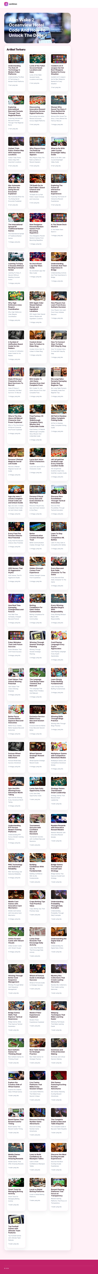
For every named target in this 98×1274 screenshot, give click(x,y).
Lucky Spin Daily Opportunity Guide (37, 789)
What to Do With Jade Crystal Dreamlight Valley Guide (58, 151)
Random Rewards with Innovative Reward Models (58, 827)
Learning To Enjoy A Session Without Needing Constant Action (16, 267)
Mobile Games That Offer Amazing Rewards (15, 1156)
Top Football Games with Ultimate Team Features (14, 1229)
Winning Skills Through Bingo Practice (57, 718)
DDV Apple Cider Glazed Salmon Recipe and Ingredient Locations (36, 307)
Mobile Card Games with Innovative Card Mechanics (15, 905)
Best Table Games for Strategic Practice (37, 1052)
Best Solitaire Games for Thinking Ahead (14, 1052)
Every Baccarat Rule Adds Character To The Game (58, 571)
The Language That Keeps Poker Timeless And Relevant (37, 682)
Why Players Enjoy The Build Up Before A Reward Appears (37, 151)
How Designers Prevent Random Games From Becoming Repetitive (36, 229)
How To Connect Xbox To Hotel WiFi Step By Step (58, 344)
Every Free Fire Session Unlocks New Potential (15, 535)
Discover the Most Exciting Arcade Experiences (58, 1156)
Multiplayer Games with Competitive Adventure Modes (59, 755)
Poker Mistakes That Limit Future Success (15, 644)
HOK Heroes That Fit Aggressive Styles (15, 570)
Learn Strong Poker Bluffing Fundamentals (57, 681)
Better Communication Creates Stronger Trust (37, 536)
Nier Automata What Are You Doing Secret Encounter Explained (14, 189)
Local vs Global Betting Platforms (37, 1190)
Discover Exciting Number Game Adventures (37, 1121)
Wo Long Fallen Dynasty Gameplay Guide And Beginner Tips (59, 382)
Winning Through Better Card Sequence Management (15, 979)
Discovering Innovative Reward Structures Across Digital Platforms (37, 110)
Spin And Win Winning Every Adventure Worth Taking (15, 791)
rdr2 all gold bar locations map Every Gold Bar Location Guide (57, 462)
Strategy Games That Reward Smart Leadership (58, 790)
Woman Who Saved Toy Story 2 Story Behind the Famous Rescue (58, 110)
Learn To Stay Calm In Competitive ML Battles (57, 536)
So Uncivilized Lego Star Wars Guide (36, 266)
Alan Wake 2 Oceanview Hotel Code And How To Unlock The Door (27, 27)
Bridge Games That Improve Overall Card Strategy (57, 868)
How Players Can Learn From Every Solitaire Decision (58, 305)
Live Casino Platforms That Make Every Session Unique (36, 1085)
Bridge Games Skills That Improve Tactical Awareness (15, 1016)
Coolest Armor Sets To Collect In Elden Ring (37, 344)
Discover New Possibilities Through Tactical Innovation (58, 499)
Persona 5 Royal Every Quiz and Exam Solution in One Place (36, 499)
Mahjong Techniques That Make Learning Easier (58, 1016)
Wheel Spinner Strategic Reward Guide (37, 755)
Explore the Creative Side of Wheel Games (15, 1084)
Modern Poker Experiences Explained (35, 1015)
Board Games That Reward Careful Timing (16, 1121)
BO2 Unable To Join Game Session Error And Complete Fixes (37, 382)
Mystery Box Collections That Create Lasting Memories (58, 979)
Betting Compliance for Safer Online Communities (36, 608)
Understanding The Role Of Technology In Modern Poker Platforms (14, 70)
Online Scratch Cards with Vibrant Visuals (16, 941)
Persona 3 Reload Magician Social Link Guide (15, 461)
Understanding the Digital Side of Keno (59, 941)
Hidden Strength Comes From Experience (36, 570)
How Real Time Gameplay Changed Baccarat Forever (16, 608)
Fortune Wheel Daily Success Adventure (14, 755)
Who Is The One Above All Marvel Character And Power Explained (15, 419)
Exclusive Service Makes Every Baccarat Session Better (37, 719)
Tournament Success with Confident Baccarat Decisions (35, 829)
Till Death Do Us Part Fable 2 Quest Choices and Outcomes (37, 188)
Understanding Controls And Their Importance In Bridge (59, 267)
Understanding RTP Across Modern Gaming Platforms (14, 828)
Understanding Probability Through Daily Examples (57, 905)
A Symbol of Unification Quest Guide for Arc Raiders (15, 345)
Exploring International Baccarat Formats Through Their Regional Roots (15, 111)
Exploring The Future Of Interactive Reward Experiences (56, 189)
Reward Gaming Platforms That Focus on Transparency (57, 1192)
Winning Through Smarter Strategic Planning (37, 644)
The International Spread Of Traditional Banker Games (15, 228)
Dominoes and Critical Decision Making (58, 1052)
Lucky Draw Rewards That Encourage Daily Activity (36, 942)
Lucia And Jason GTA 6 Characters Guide (37, 461)
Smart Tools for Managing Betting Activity (15, 1191)
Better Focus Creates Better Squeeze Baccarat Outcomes (15, 719)
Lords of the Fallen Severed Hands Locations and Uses (37, 69)
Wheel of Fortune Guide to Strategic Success (37, 978)
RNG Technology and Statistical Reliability (15, 867)
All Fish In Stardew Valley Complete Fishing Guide (58, 418)
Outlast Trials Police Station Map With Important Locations (16, 151)
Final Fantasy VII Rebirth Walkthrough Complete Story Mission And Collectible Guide (37, 421)
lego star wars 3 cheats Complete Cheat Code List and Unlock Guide (15, 499)
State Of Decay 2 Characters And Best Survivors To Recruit (15, 382)
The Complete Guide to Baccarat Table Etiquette (58, 1121)
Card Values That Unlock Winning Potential (15, 681)
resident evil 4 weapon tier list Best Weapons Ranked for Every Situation (58, 70)
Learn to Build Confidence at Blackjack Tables (37, 1156)
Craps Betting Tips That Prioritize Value (37, 904)
